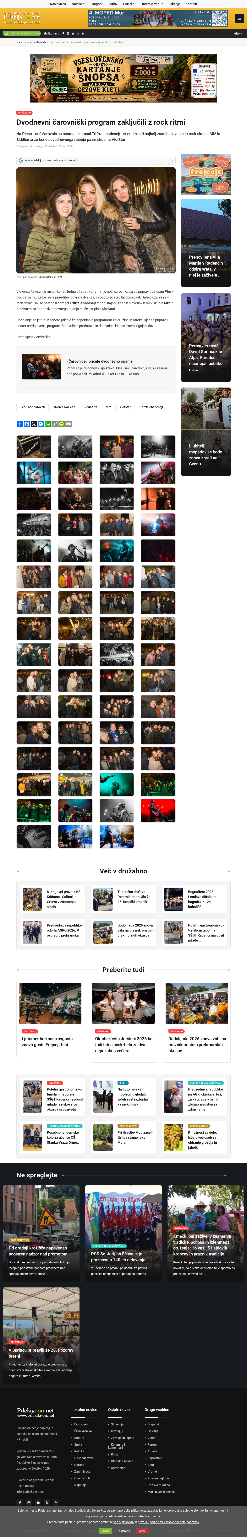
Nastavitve (124, 1531)
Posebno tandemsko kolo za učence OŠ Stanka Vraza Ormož (63, 1137)
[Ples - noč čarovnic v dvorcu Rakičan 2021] (34, 447)
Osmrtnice (118, 1468)
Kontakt (191, 4)
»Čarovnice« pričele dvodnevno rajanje (100, 361)
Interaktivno (150, 4)
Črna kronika (83, 1431)
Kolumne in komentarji (117, 1446)
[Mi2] (75, 499)
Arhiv (113, 4)
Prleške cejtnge (158, 1478)
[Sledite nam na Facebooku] (63, 34)
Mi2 (108, 407)
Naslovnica (58, 4)
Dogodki (98, 4)
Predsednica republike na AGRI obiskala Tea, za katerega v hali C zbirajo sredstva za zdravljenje (205, 1099)
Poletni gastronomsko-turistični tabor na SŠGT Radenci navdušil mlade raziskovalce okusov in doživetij (65, 1099)
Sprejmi (105, 1531)
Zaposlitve (155, 1458)
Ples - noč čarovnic (32, 407)
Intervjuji (117, 1431)
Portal (127, 4)
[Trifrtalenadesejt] (75, 447)
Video (152, 1438)
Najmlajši (80, 1485)
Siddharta (90, 407)
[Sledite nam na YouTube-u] (73, 34)
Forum (152, 1444)
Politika (79, 1451)
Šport (78, 1444)
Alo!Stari (125, 407)
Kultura (79, 1438)
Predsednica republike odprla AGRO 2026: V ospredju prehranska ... (64, 930)
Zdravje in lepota (122, 1438)
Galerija (153, 1431)
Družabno (42, 42)
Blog (151, 1465)
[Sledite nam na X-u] (78, 34)
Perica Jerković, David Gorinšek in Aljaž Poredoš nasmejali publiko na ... (205, 357)
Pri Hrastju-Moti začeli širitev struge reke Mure (135, 1137)
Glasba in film (83, 1478)
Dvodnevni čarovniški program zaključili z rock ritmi (88, 42)
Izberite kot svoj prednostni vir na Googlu (51, 160)
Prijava (237, 33)
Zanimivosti (82, 1471)
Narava (79, 1465)
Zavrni (142, 1531)
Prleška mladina (159, 1485)
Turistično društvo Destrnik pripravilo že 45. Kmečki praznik (134, 897)
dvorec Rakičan (64, 407)
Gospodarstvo (84, 1458)
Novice (77, 4)
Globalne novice (122, 1461)
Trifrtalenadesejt (151, 407)
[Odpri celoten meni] (239, 18)
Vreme (152, 1471)
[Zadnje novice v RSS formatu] (83, 34)
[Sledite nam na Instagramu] (68, 34)
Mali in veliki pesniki (161, 1492)
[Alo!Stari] (75, 811)
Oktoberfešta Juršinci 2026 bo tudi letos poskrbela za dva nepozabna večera (123, 1044)
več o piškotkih (123, 1522)
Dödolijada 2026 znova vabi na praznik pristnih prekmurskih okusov (136, 930)
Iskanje (174, 4)
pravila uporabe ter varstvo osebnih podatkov (168, 1522)
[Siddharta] (116, 551)
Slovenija (117, 1424)
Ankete (152, 1451)
